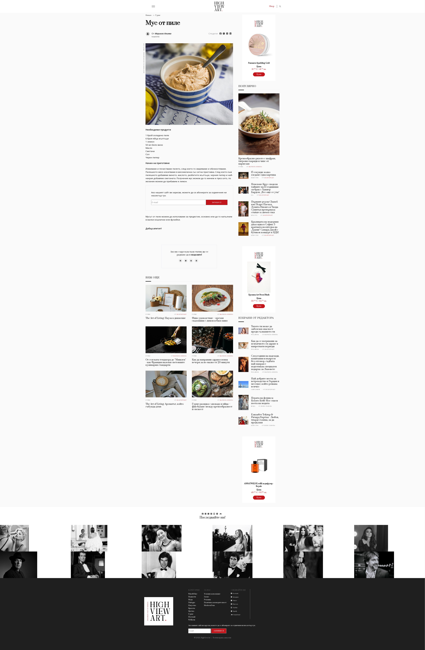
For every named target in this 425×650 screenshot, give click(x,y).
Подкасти (192, 597)
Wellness (255, 334)
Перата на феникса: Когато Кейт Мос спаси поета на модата (264, 401)
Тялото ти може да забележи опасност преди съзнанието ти (263, 329)
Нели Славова (266, 406)
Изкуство (255, 178)
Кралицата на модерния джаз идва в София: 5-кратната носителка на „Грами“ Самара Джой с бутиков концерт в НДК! (265, 227)
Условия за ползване (212, 594)
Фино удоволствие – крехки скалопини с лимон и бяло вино (210, 319)
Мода (253, 406)
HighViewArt (182, 314)
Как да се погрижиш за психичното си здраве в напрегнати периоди (264, 344)
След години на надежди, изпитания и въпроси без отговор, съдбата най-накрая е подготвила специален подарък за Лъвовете (265, 362)
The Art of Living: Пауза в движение (166, 318)
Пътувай (191, 617)
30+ (252, 195)
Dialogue (191, 603)
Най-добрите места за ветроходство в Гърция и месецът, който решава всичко (265, 382)
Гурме (157, 15)
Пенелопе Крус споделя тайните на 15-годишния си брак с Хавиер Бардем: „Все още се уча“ (265, 188)
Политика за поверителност (215, 603)
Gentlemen (255, 389)
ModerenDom (209, 605)
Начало (149, 15)
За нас (206, 597)
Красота (254, 215)
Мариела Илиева (163, 33)
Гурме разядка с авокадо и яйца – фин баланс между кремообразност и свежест (212, 407)
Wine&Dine (192, 594)
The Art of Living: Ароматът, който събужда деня (165, 405)
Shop (271, 6)
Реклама (207, 600)
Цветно (191, 611)
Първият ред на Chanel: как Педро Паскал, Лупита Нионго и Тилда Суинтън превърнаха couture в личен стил (264, 207)
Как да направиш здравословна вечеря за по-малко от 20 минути (211, 361)
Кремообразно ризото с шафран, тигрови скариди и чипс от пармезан (257, 161)
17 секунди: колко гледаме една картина (263, 173)
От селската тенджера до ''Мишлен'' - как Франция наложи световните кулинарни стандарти (166, 362)
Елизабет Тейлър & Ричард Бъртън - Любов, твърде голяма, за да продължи (265, 418)
